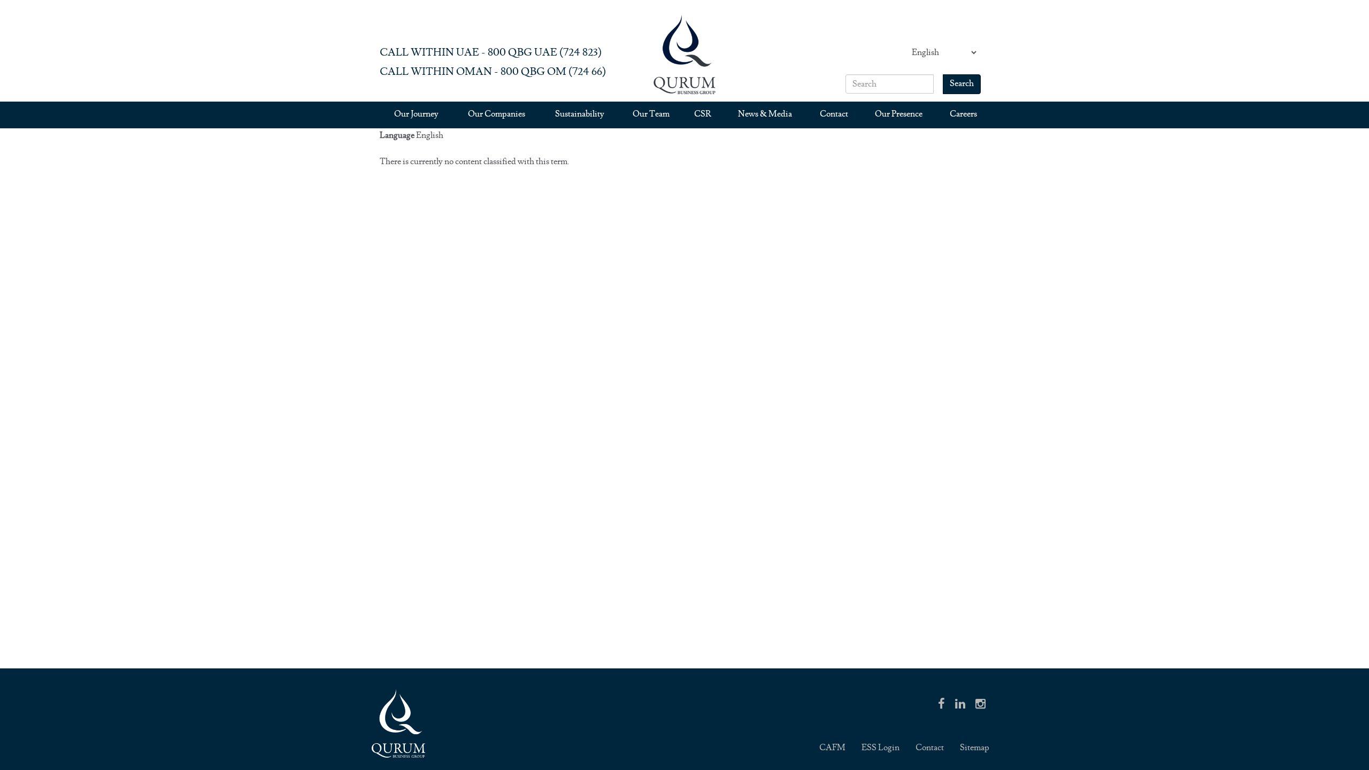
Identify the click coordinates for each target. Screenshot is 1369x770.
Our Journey (416, 114)
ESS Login (880, 747)
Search (962, 83)
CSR (702, 114)
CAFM (832, 747)
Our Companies (496, 114)
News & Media (765, 114)
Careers (963, 114)
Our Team (651, 114)
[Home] (684, 54)
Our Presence (898, 114)
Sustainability (579, 114)
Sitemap (974, 747)
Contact (834, 114)
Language (397, 135)
